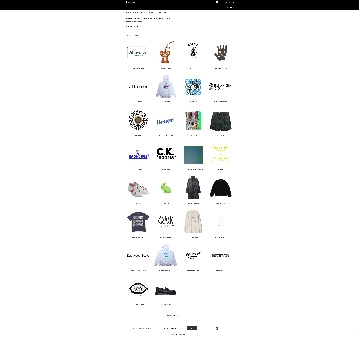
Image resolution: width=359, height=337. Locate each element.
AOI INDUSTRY (166, 102)
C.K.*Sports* (166, 169)
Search (135, 328)
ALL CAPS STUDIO (220, 68)
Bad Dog (193, 102)
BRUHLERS (138, 169)
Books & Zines (193, 136)
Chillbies (220, 169)
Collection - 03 (169, 7)
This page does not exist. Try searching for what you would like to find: (147, 18)
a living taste (146, 7)
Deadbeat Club (193, 271)
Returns (141, 328)
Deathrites (220, 271)
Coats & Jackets (193, 203)
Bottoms (221, 136)
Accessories (166, 68)
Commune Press (138, 237)
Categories (157, 7)
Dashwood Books (138, 271)
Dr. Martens (166, 305)
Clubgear (166, 203)
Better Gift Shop (166, 136)
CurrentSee (193, 237)
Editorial (180, 7)
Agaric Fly (193, 68)
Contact (197, 7)
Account (231, 2)
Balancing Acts (220, 102)
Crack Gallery (166, 237)
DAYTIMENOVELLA (165, 271)
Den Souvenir (138, 305)
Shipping (148, 328)
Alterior (135, 7)
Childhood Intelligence (193, 169)
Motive (128, 7)
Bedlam (138, 136)
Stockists (188, 7)
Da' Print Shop (221, 237)
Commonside (221, 203)
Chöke (138, 203)
